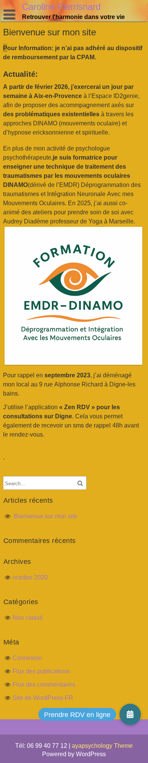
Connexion (27, 658)
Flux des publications (41, 671)
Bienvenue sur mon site (45, 516)
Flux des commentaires (44, 684)
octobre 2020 (30, 577)
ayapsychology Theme (102, 745)
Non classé (28, 617)
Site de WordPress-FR (43, 697)
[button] (130, 714)
